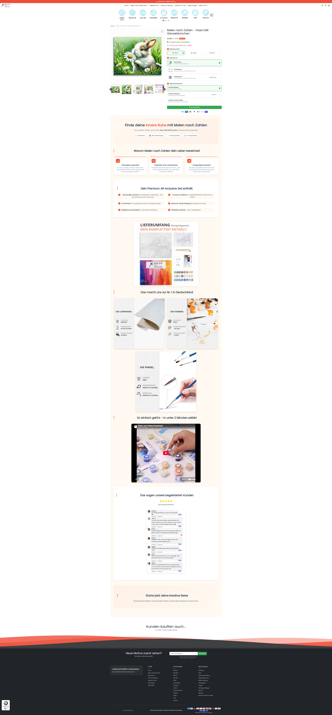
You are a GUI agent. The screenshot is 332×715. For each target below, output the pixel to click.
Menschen (176, 685)
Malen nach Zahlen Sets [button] (139, 5)
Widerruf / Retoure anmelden (206, 695)
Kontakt (201, 685)
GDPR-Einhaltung (203, 680)
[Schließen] (331, 2)
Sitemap (201, 693)
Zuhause (112, 26)
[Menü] (9, 701)
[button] (322, 5)
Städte (175, 695)
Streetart (175, 693)
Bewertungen (192, 5)
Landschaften (176, 683)
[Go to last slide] (111, 89)
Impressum (201, 670)
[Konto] (325, 5)
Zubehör (175, 700)
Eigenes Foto (154, 5)
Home (126, 5)
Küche (174, 680)
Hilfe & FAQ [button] (203, 5)
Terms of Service (183, 657)
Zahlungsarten (202, 683)
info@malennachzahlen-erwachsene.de (124, 672)
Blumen (175, 675)
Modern (175, 688)
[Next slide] (164, 89)
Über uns (201, 690)
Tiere (174, 698)
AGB (200, 673)
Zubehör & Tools (180, 5)
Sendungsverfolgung (204, 688)
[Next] (212, 15)
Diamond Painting (167, 5)
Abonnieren (202, 653)
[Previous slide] (110, 634)
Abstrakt (175, 670)
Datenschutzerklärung (204, 675)
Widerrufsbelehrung (204, 678)
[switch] (6, 708)
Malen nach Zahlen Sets (154, 673)
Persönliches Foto (177, 690)
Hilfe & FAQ (151, 685)
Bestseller (175, 673)
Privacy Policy (192, 657)
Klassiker (175, 678)
